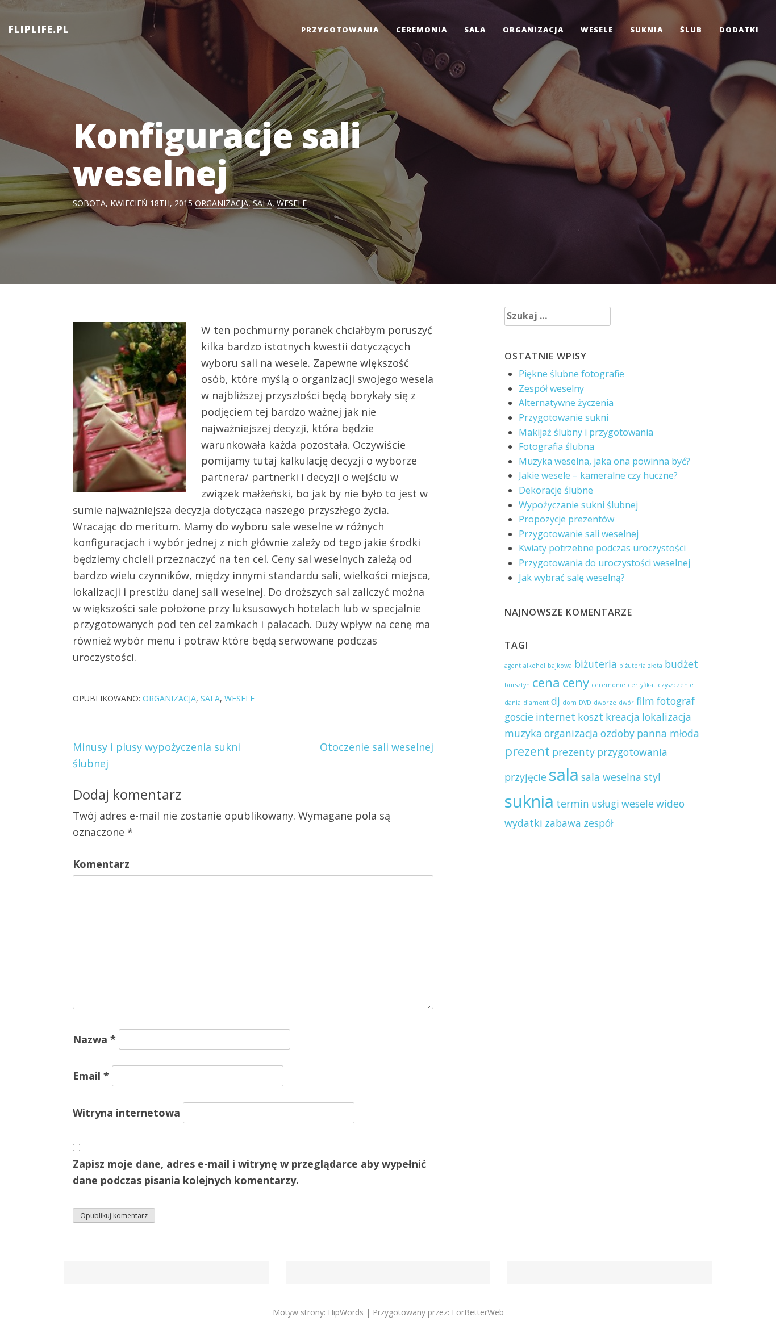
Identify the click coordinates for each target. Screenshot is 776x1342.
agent (512, 666)
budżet (681, 664)
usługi (605, 803)
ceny (575, 682)
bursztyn (517, 685)
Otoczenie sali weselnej (376, 747)
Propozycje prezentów (566, 519)
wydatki (523, 823)
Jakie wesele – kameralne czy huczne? (598, 475)
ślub (691, 29)
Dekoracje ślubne (556, 490)
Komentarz (101, 864)
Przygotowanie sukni (563, 417)
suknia (646, 29)
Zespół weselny (551, 388)
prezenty (573, 752)
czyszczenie (676, 685)
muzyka (523, 733)
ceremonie (608, 685)
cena (546, 682)
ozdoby (617, 733)
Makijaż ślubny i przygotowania (586, 432)
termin (572, 803)
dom (569, 702)
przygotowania (340, 29)
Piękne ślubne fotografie (571, 373)
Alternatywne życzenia (566, 402)
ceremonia (421, 29)
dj (555, 701)
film (645, 701)
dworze (605, 702)
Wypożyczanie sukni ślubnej (578, 505)
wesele (597, 29)
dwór (626, 702)
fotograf (676, 701)
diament (536, 702)
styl (652, 777)
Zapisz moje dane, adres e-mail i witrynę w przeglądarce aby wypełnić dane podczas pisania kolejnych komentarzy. (249, 1172)
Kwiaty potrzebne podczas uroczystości (602, 548)
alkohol (534, 666)
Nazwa (94, 1039)
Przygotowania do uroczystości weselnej (604, 563)
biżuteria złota (640, 666)
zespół (598, 823)
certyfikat (642, 685)
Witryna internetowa (126, 1112)
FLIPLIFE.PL (39, 29)
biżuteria (595, 664)
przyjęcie (525, 777)
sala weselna (611, 777)
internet (555, 717)
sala (475, 29)
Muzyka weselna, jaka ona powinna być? (604, 461)
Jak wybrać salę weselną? (572, 577)
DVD (585, 702)
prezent (527, 751)
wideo (670, 803)
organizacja (533, 29)
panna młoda (668, 733)
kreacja (623, 717)
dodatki (739, 29)
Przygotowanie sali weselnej (579, 534)
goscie (518, 717)
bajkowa (560, 666)
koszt (590, 717)
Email (91, 1075)
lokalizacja (666, 717)
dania (512, 702)
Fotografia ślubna (556, 446)
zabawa (563, 823)
